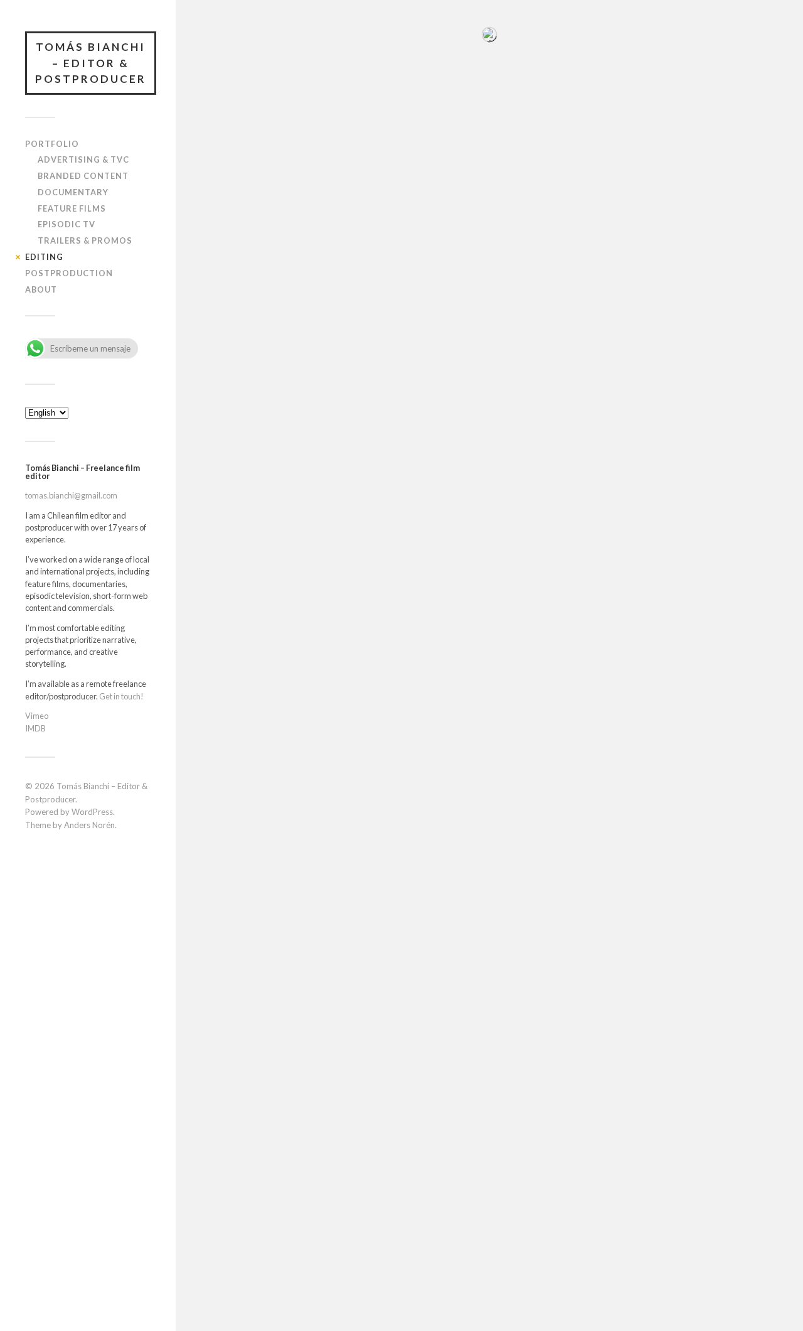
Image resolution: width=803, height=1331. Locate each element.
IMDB (35, 728)
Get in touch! (121, 696)
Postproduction (69, 273)
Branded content (83, 176)
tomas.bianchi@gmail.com (71, 495)
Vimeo (36, 716)
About (41, 289)
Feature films (72, 208)
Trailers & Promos (85, 240)
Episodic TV (66, 224)
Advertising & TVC (83, 159)
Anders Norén (89, 825)
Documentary (73, 192)
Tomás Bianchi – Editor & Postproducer (90, 62)
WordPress (92, 812)
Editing (44, 257)
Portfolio (52, 144)
